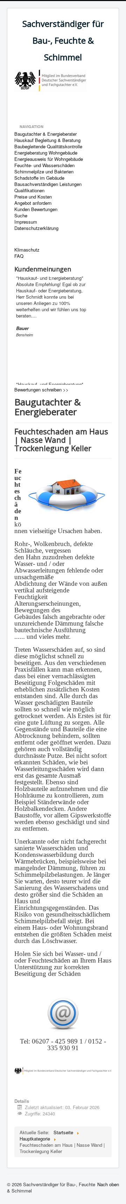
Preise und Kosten (33, 197)
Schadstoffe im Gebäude (39, 178)
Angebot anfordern (32, 203)
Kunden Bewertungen (35, 209)
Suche (20, 215)
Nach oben (108, 1184)
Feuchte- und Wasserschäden (44, 165)
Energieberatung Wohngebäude (45, 153)
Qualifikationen (29, 190)
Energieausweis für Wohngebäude (48, 159)
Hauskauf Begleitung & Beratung (47, 140)
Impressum (25, 222)
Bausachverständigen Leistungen (48, 184)
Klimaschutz (27, 250)
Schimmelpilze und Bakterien (44, 172)
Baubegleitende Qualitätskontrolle (48, 146)
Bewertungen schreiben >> (41, 389)
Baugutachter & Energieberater (45, 134)
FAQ (18, 256)
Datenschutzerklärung (36, 228)
